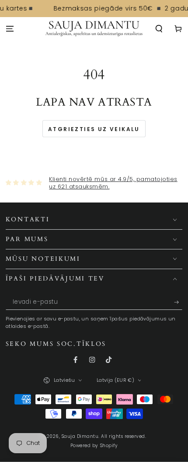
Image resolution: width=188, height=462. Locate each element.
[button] (159, 29)
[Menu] (9, 29)
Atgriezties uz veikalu (94, 129)
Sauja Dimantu (80, 436)
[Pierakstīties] (178, 302)
